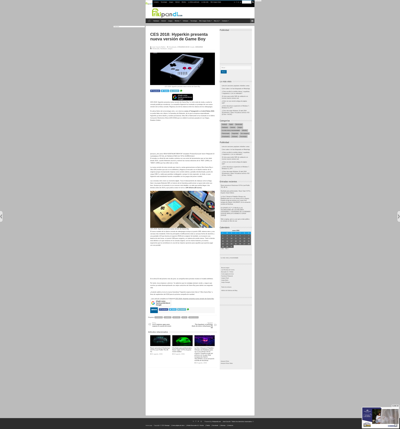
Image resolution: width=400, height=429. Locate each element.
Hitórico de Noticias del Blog (229, 290)
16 (227, 241)
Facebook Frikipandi (227, 276)
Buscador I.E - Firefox (227, 272)
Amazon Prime (225, 361)
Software (185, 21)
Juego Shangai (225, 282)
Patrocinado (225, 133)
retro (184, 317)
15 (223, 241)
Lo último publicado (193, 2)
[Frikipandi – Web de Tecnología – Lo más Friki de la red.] (170, 12)
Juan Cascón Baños (158, 47)
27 (244, 244)
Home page (149, 425)
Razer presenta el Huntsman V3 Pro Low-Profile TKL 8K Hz (160, 349)
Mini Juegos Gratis (216, 2)
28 (249, 244)
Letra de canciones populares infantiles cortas (235, 85)
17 (231, 241)
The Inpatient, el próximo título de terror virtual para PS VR (202, 325)
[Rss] (234, 2)
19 (240, 241)
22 (223, 244)
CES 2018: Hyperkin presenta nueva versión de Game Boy (194, 298)
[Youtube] (240, 2)
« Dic (222, 248)
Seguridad (235, 133)
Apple (231, 124)
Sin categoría (245, 133)
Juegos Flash (225, 278)
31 (231, 246)
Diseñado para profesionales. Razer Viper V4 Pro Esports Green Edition (182, 349)
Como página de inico (227, 274)
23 (227, 244)
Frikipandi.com (216, 421)
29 (223, 246)
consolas (159, 317)
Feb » (227, 248)
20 (244, 241)
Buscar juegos (225, 267)
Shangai (167, 425)
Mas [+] (216, 21)
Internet (177, 2)
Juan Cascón (227, 421)
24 (231, 244)
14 (249, 238)
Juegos (171, 2)
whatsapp (181, 91)
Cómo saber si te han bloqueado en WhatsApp (236, 88)
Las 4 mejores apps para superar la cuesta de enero (161, 324)
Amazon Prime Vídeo (227, 363)
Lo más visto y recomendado (231, 130)
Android (224, 124)
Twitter (208, 425)
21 (249, 241)
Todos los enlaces (226, 287)
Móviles (184, 2)
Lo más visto (204, 2)
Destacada (155, 48)
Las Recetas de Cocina (227, 270)
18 (236, 241)
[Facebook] (236, 2)
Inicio (149, 20)
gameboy (168, 317)
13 (244, 238)
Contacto (156, 2)
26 (240, 244)
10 (231, 238)
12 (240, 238)
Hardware (156, 21)
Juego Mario (224, 280)
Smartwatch (225, 136)
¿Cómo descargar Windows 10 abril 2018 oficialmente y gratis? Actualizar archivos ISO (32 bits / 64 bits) (235, 112)
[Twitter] (238, 2)
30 (227, 246)
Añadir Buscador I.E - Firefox (195, 425)
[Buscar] (252, 2)
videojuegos (193, 317)
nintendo (177, 317)
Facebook (215, 425)
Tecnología (164, 2)
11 (236, 238)
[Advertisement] (182, 138)
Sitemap (223, 425)
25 (236, 244)
